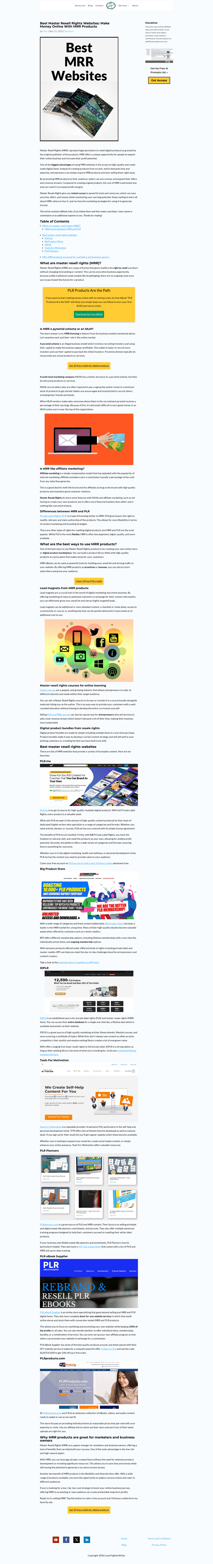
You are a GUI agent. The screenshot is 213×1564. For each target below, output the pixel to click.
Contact (99, 5)
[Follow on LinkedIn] (87, 1540)
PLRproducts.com (52, 1413)
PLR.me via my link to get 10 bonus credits (90, 863)
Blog (90, 5)
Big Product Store (54, 241)
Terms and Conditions (159, 1538)
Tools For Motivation (55, 247)
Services (122, 5)
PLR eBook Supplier (50, 1312)
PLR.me (49, 238)
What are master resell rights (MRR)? (61, 225)
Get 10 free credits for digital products (89, 365)
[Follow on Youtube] (56, 1540)
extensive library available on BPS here (78, 962)
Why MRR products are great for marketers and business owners (75, 257)
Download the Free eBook (89, 314)
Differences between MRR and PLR (63, 229)
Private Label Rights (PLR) (53, 515)
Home (124, 1538)
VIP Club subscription (89, 1246)
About (135, 5)
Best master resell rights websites (59, 235)
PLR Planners (52, 251)
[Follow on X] (76, 1540)
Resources (80, 5)
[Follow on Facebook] (66, 1540)
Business (69, 31)
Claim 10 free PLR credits (89, 581)
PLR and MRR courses (58, 714)
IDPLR (48, 244)
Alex (45, 31)
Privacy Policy (159, 1544)
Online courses (47, 690)
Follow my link (108, 1348)
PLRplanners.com (49, 1224)
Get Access (159, 80)
